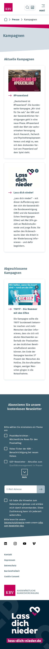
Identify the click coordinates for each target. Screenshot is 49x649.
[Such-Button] (41, 489)
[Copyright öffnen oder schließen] (36, 73)
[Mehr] (24, 472)
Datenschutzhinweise (14, 522)
